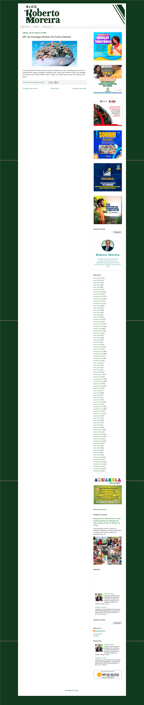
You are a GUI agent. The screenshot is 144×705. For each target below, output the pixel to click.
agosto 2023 (97, 361)
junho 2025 (96, 310)
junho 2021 (96, 420)
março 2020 (97, 455)
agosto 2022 (97, 388)
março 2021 (97, 427)
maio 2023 (96, 367)
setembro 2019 (98, 469)
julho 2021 (96, 418)
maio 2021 (96, 423)
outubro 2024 (97, 328)
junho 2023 (96, 365)
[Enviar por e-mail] (49, 82)
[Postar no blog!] (51, 82)
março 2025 (97, 317)
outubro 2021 (97, 411)
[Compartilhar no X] (53, 82)
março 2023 (97, 372)
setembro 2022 (98, 386)
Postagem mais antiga (79, 88)
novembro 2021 (98, 409)
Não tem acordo (109, 594)
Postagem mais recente (30, 88)
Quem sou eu (47, 26)
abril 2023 (96, 370)
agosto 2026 (97, 278)
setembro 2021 (98, 413)
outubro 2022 (97, 383)
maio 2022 (96, 395)
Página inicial (25, 26)
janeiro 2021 (97, 432)
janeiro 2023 (97, 377)
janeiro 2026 (97, 294)
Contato (36, 26)
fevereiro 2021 (97, 429)
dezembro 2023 (98, 351)
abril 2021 (96, 425)
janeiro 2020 (97, 459)
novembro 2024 (98, 326)
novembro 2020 (98, 436)
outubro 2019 (97, 466)
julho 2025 (96, 308)
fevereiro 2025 (97, 319)
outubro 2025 (97, 301)
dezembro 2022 (98, 379)
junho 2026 (96, 282)
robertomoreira (100, 631)
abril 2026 (96, 287)
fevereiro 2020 (97, 457)
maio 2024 (96, 340)
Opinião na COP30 (101, 607)
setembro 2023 (98, 358)
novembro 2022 (98, 381)
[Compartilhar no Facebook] (55, 82)
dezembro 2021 (98, 406)
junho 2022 (96, 393)
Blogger (76, 690)
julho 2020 (96, 446)
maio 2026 (96, 285)
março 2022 (97, 400)
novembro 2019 (98, 464)
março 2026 (97, 289)
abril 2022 (96, 397)
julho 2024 (96, 335)
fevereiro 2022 (97, 402)
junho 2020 (96, 448)
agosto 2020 (97, 443)
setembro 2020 (98, 441)
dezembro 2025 (98, 296)
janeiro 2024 (97, 349)
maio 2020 (96, 450)
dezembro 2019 (98, 462)
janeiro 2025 (97, 322)
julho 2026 (96, 280)
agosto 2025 (97, 305)
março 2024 (97, 345)
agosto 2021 (97, 416)
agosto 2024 (97, 333)
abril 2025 (96, 315)
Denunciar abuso (100, 509)
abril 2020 (96, 452)
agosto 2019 (97, 471)
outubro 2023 (97, 356)
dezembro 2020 (98, 434)
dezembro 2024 (98, 324)
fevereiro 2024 (97, 347)
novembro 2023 (98, 354)
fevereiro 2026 (97, 292)
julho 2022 (96, 390)
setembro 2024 (98, 331)
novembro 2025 (98, 299)
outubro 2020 (97, 439)
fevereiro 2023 (97, 374)
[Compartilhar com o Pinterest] (58, 82)
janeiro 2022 (97, 404)
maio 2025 (96, 312)
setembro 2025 (98, 303)
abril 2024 (96, 342)
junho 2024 (96, 338)
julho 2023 (96, 363)
